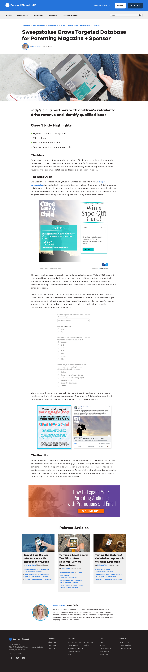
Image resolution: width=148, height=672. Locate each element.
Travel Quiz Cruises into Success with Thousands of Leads (36, 558)
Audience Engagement (33, 572)
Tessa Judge (36, 47)
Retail (63, 25)
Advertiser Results (31, 569)
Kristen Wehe (31, 565)
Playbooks (38, 15)
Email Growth (53, 25)
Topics (8, 15)
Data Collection (39, 25)
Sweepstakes (85, 25)
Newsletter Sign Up (102, 5)
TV (97, 577)
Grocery (78, 580)
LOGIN (120, 5)
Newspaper (45, 569)
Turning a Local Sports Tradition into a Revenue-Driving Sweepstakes (73, 560)
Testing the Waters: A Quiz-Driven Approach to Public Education (109, 558)
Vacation (48, 579)
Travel (45, 577)
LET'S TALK (135, 5)
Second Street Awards (33, 579)
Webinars (53, 15)
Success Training (70, 15)
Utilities (99, 579)
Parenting (96, 25)
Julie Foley (66, 569)
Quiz (26, 577)
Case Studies (22, 15)
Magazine (26, 25)
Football (80, 573)
